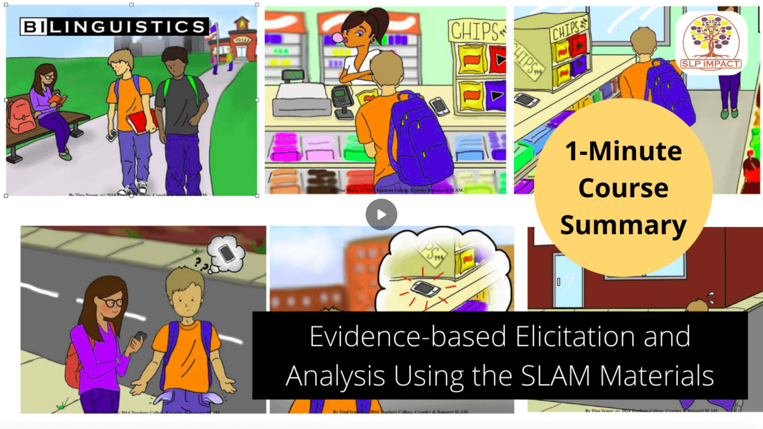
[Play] (11, 418)
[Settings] (720, 418)
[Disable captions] (704, 418)
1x (736, 415)
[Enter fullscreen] (752, 418)
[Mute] (27, 418)
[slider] (381, 406)
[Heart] (381, 418)
